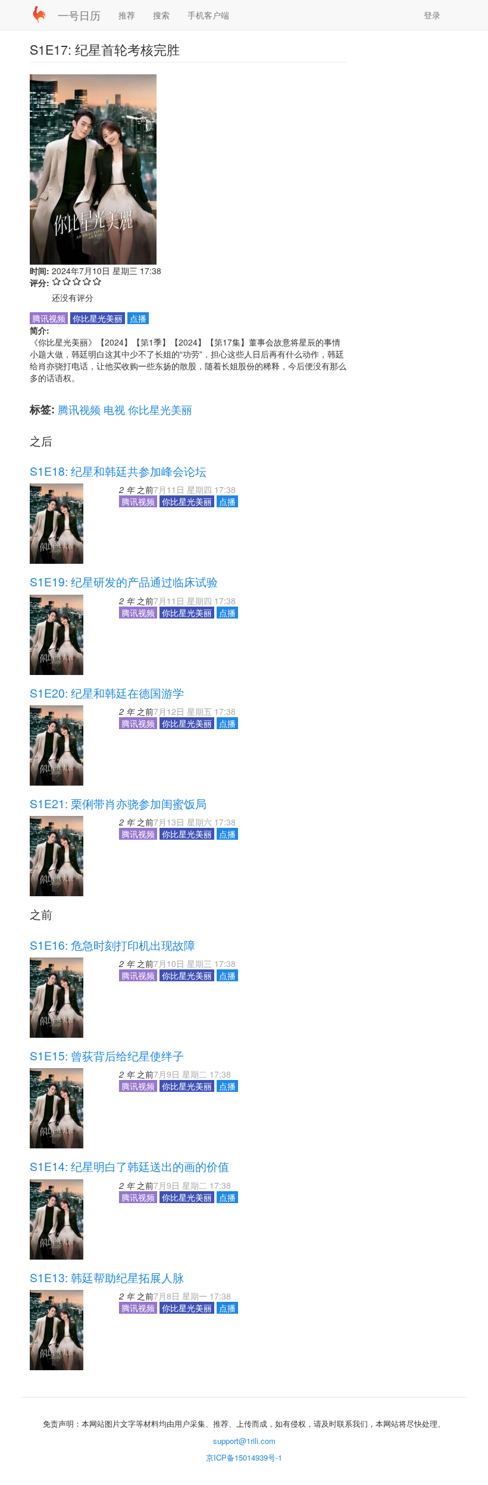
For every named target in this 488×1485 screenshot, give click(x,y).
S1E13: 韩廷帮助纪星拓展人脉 (107, 1277)
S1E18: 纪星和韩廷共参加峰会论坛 (118, 471)
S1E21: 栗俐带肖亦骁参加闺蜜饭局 (118, 803)
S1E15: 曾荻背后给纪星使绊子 (107, 1055)
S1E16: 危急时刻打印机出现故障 (112, 945)
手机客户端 (208, 15)
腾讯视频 (79, 409)
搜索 (161, 15)
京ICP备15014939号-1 (244, 1457)
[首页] (44, 14)
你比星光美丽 (160, 409)
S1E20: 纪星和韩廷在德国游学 (107, 693)
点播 (138, 318)
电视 (114, 409)
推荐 (126, 15)
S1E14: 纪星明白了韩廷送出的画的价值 (129, 1166)
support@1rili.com (244, 1440)
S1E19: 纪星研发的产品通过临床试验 (124, 581)
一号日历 (79, 15)
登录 (432, 15)
